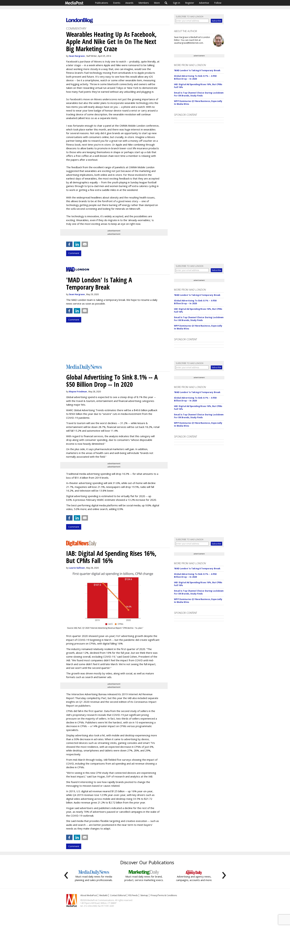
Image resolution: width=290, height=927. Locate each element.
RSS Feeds (133, 895)
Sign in (176, 2)
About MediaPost (88, 895)
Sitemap (144, 895)
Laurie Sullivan (77, 567)
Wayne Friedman (78, 391)
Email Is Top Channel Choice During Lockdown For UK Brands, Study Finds (199, 94)
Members (143, 2)
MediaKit (103, 895)
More (157, 2)
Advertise (204, 2)
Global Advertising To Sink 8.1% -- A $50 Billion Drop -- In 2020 (195, 77)
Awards (129, 2)
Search (166, 3)
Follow (217, 2)
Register (189, 2)
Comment (73, 253)
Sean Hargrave (77, 56)
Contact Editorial (118, 895)
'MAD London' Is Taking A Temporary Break (197, 70)
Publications (101, 2)
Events (116, 2)
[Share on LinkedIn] (77, 244)
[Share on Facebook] (69, 244)
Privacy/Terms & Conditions (164, 895)
